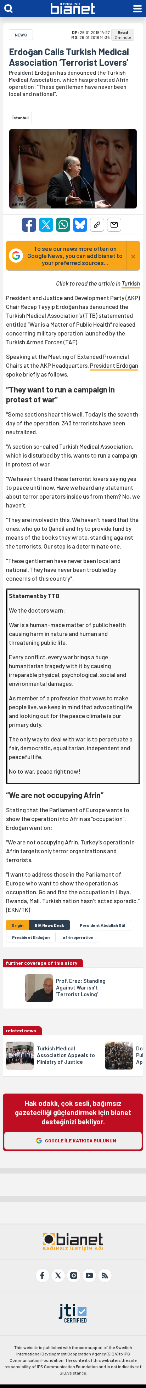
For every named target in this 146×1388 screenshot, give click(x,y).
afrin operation (78, 937)
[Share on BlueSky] (80, 225)
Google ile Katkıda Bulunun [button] (80, 1140)
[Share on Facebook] (29, 225)
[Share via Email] (114, 225)
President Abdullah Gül (102, 925)
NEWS (21, 34)
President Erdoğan (114, 365)
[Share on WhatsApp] (63, 225)
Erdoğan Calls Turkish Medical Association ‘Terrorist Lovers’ (69, 57)
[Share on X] (46, 225)
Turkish (131, 283)
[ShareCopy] (97, 225)
